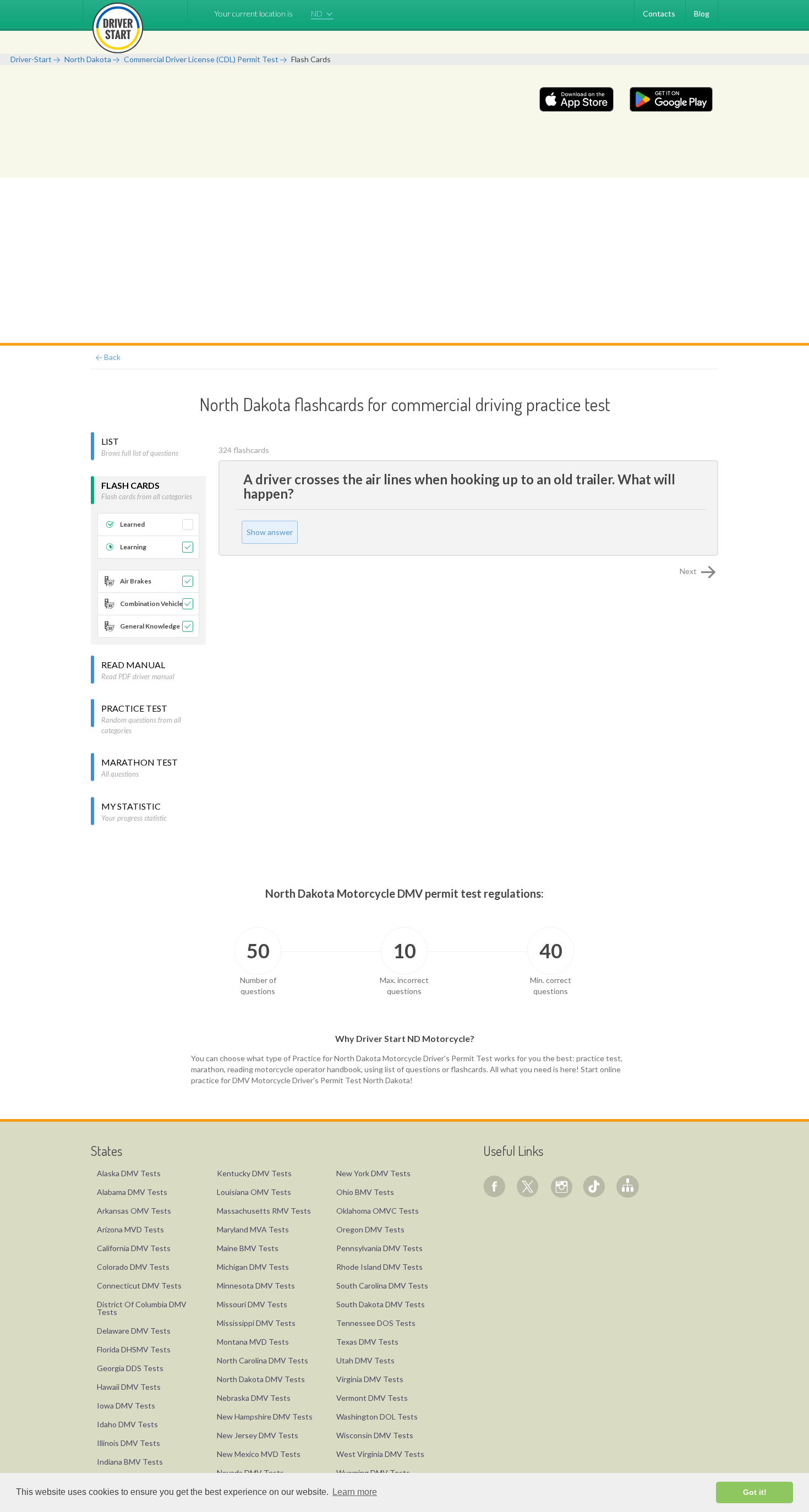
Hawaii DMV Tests (129, 1386)
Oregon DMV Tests (370, 1229)
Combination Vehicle (151, 603)
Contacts (659, 13)
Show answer (270, 532)
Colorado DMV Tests (133, 1266)
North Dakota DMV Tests (261, 1379)
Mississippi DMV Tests (256, 1323)
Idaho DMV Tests (127, 1424)
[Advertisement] (404, 260)
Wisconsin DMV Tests (374, 1435)
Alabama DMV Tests (132, 1192)
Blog (701, 13)
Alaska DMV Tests (129, 1173)
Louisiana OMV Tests (254, 1192)
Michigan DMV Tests (253, 1266)
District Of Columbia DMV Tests (142, 1308)
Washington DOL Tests (377, 1416)
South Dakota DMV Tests (380, 1304)
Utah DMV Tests (365, 1360)
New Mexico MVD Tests (258, 1454)
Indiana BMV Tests (130, 1461)
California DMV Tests (134, 1248)
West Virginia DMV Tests (380, 1454)
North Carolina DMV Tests (262, 1360)
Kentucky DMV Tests (254, 1173)
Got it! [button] (755, 1492)
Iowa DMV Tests (126, 1405)
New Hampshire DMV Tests (265, 1416)
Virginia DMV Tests (369, 1379)
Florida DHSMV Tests (134, 1349)
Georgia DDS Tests (130, 1368)
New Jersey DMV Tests (257, 1435)
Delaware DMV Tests (134, 1330)
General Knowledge (150, 626)
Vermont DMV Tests (372, 1397)
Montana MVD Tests (253, 1341)
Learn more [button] (354, 1492)
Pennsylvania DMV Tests (379, 1248)
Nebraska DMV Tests (254, 1397)
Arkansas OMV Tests (134, 1210)
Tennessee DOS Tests (376, 1323)
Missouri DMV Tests (252, 1304)
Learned (132, 524)
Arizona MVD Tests (130, 1229)
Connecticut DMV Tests (139, 1285)
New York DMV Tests (373, 1173)
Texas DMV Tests (367, 1341)
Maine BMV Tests (247, 1248)
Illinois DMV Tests (128, 1443)
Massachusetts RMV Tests (264, 1210)
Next (689, 571)
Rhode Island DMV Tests (379, 1266)
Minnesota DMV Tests (256, 1285)
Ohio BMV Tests (365, 1192)
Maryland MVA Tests (253, 1229)
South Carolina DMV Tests (382, 1285)
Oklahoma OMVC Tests (377, 1210)
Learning (133, 547)
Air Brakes (135, 581)
